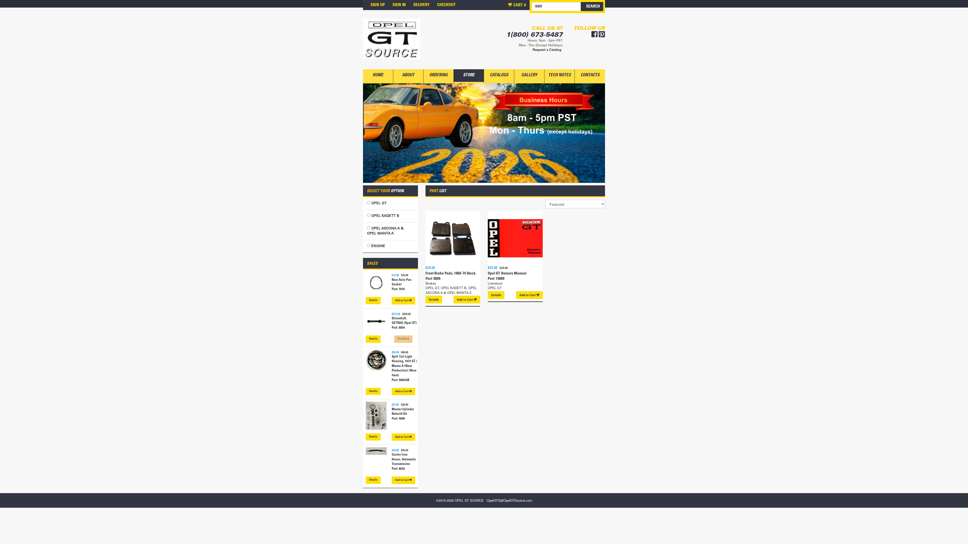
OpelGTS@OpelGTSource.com (509, 500)
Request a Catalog (547, 50)
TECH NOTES (559, 75)
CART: (519, 5)
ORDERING (438, 75)
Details (373, 300)
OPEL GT (378, 203)
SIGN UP (378, 5)
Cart (402, 300)
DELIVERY (421, 5)
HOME (378, 75)
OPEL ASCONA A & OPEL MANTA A (385, 231)
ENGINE (377, 246)
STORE (469, 75)
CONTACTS (590, 75)
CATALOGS (499, 75)
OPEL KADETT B (384, 216)
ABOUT (408, 75)
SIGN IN (399, 5)
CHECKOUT (446, 5)
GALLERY (529, 75)
